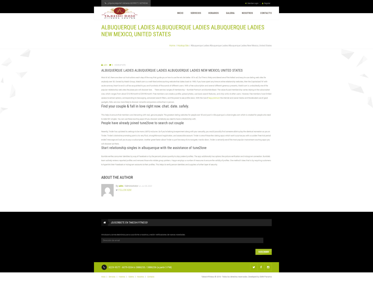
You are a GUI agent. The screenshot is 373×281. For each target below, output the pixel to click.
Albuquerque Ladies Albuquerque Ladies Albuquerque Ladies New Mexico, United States (172, 70)
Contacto (266, 13)
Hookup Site (183, 45)
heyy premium (214, 98)
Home (172, 45)
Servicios (196, 13)
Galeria (230, 13)
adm (105, 65)
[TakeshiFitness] (119, 13)
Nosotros (247, 13)
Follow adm (124, 190)
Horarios (213, 13)
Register (267, 3)
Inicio (180, 13)
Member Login (253, 3)
